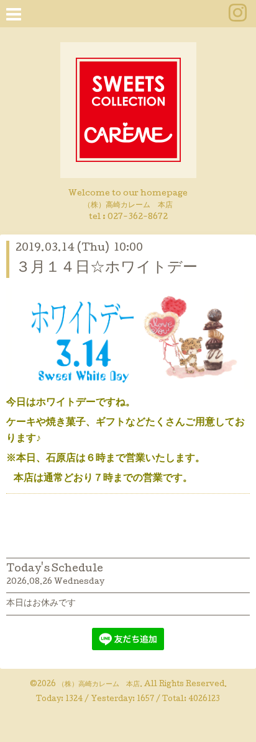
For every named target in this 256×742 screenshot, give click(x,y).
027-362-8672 (137, 217)
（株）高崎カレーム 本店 (99, 685)
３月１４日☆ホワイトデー (107, 268)
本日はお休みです (41, 604)
